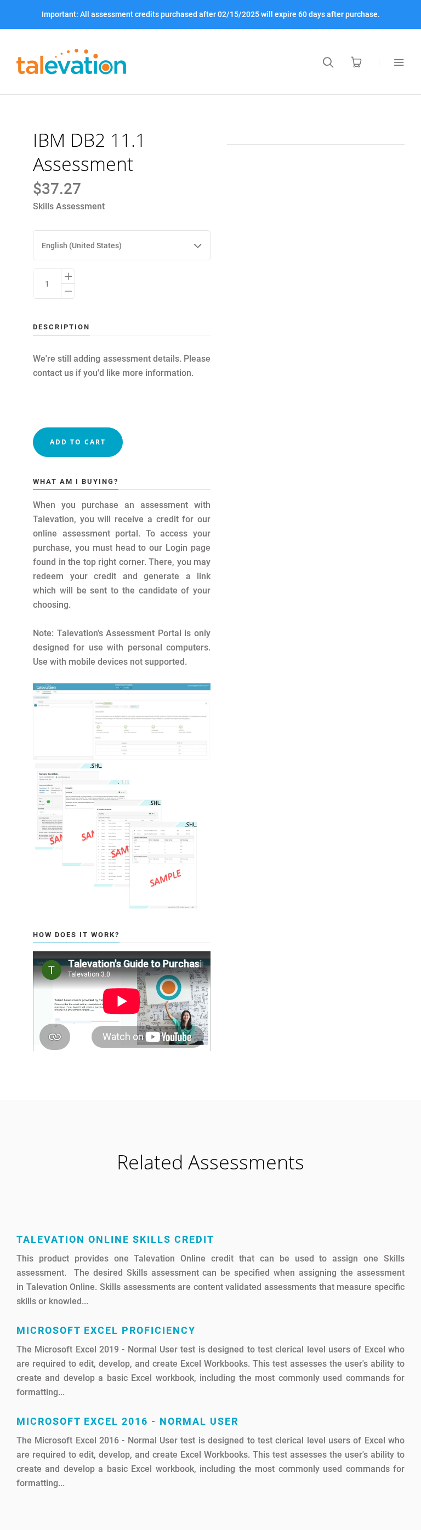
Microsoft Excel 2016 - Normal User (127, 1421)
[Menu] (392, 62)
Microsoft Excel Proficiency (106, 1330)
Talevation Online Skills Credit (115, 1239)
